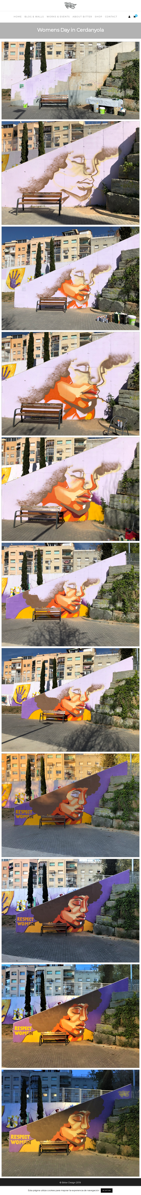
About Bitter (82, 16)
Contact (111, 16)
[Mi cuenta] (129, 16)
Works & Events (58, 16)
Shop (98, 16)
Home (18, 16)
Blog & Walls (34, 16)
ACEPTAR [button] (106, 1190)
